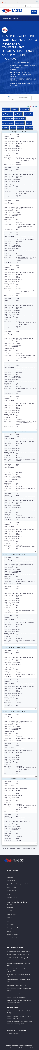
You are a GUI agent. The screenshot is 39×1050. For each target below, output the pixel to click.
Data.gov (9, 874)
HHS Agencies (10, 924)
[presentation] (19, 477)
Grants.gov (10, 877)
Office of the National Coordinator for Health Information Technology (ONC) (19, 1023)
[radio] (12, 97)
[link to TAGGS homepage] (15, 11)
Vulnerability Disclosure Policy (15, 938)
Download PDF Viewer (13, 1034)
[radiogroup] (13, 98)
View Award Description (23, 97)
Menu (34, 11)
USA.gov (9, 894)
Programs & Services (12, 934)
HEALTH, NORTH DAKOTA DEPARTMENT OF (23, 718)
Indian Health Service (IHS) (14, 994)
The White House (11, 887)
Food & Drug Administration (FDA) (16, 985)
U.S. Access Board (11, 891)
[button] (25, 6)
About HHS (10, 907)
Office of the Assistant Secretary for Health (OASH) (18, 1012)
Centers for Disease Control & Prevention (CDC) (18, 975)
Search (29, 6)
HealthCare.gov (11, 880)
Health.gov (10, 918)
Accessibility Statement (13, 911)
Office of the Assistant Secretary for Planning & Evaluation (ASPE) (19, 1017)
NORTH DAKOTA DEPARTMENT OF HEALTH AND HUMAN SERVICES (25, 139)
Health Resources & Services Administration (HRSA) (19, 989)
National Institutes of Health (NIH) (16, 997)
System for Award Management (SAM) (17, 884)
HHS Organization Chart (13, 928)
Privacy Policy (10, 931)
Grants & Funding (11, 914)
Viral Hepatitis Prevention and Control (26, 152)
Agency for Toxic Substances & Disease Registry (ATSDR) (17, 970)
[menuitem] (28, 106)
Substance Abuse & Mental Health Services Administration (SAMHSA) (19, 1002)
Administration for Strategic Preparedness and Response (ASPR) (18, 959)
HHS (8, 921)
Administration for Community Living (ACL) (19, 954)
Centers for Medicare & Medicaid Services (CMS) (18, 981)
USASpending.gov (12, 897)
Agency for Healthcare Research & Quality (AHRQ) (18, 964)
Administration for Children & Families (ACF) (19, 951)
